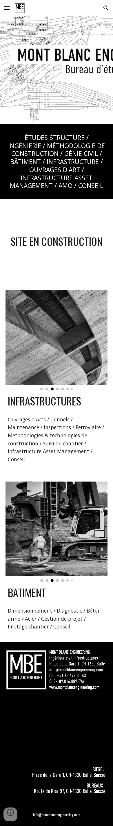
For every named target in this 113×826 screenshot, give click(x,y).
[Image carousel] (56, 340)
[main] (56, 161)
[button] (7, 8)
